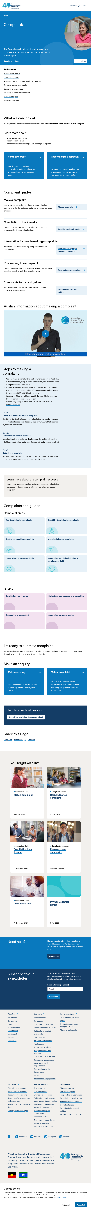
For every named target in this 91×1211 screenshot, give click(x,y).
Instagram (52, 1136)
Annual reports (40, 1017)
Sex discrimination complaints (61, 539)
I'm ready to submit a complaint (17, 92)
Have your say (40, 1037)
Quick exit (73, 5)
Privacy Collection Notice (59, 903)
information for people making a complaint (33, 143)
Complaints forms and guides (61, 615)
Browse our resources (43, 1094)
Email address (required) (58, 984)
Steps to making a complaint (15, 85)
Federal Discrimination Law (45, 1027)
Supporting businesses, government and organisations (44, 1063)
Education (12, 1084)
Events (10, 1024)
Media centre (13, 1033)
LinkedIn (31, 739)
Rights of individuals (68, 1030)
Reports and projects (42, 1047)
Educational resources (17, 1088)
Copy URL (8, 739)
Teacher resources (41, 1116)
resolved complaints (15, 140)
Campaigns (38, 1021)
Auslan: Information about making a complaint (23, 81)
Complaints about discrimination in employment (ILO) (63, 560)
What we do (12, 1017)
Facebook (18, 739)
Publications (39, 1043)
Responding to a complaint (65, 156)
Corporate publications (43, 1024)
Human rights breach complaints (20, 558)
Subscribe (53, 996)
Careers (11, 1037)
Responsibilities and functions (42, 1052)
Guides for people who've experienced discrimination (45, 1099)
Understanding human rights (69, 1019)
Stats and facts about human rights (19, 1106)
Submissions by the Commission (42, 1070)
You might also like (11, 100)
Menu (84, 5)
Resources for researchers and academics (19, 1099)
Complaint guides (11, 77)
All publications (40, 1091)
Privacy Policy (61, 1197)
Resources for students (17, 1094)
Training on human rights (18, 1110)
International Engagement (44, 1078)
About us (11, 1013)
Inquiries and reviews (43, 1040)
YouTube (37, 1136)
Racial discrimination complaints (20, 539)
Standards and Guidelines (44, 1056)
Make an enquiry (11, 96)
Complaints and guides (13, 88)
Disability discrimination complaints (63, 520)
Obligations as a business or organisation (66, 596)
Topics (36, 1075)
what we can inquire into (17, 137)
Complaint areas (17, 156)
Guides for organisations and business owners (44, 1106)
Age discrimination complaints (19, 520)
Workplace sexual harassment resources (43, 1125)
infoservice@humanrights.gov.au (20, 395)
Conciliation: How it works (17, 596)
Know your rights (67, 1013)
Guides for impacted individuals (42, 1032)
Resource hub (40, 1084)
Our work (38, 1013)
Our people (12, 1021)
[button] (80, 61)
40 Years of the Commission (14, 1029)
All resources (39, 1088)
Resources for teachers (17, 1091)
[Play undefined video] (45, 334)
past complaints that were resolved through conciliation (33, 485)
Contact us (54, 956)
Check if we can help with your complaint (26, 717)
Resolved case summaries (58, 851)
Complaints (65, 1084)
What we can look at (12, 73)
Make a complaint (60, 672)
